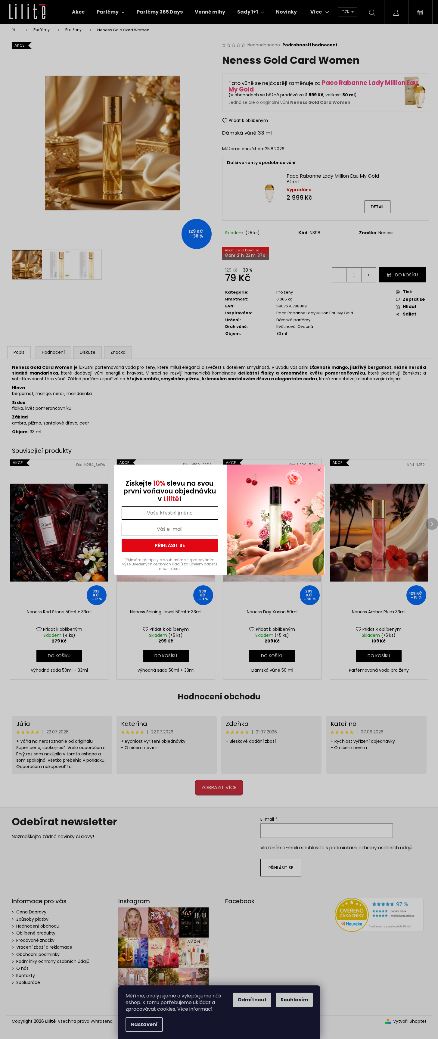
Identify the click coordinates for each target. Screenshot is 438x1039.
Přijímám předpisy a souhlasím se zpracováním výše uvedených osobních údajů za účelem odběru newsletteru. (169, 564)
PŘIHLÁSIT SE (170, 545)
